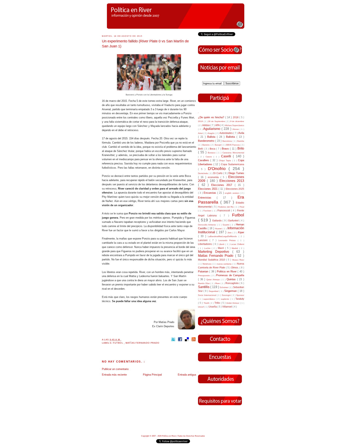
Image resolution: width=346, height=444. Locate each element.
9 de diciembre (237, 121)
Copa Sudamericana (232, 164)
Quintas (232, 279)
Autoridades (226, 133)
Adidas (206, 125)
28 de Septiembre (217, 121)
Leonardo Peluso (228, 240)
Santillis (204, 287)
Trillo (217, 302)
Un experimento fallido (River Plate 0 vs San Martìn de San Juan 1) (145, 43)
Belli (201, 148)
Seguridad (214, 291)
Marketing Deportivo (215, 251)
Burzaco (212, 153)
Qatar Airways (213, 279)
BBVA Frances (233, 145)
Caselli (227, 156)
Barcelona (227, 141)
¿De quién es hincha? (211, 117)
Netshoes (207, 264)
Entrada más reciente (114, 374)
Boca (213, 148)
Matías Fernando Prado (142, 343)
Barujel (218, 145)
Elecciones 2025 (235, 188)
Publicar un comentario (115, 369)
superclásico (209, 299)
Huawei (219, 228)
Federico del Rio (226, 207)
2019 (201, 121)
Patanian (203, 271)
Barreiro (206, 145)
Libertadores (205, 244)
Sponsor (240, 295)
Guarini (226, 225)
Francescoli (224, 210)
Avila (241, 132)
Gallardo (217, 220)
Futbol (118, 343)
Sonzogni (226, 295)
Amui (200, 133)
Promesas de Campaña (230, 275)
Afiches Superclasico (234, 125)
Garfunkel (233, 220)
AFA (217, 125)
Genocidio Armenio (207, 225)
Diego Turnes (236, 173)
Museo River (238, 260)
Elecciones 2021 (208, 188)
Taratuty (239, 298)
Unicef (201, 307)
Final (242, 207)
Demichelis (203, 173)
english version (232, 193)
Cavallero (204, 160)
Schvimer (224, 287)
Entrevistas (207, 197)
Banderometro (206, 140)
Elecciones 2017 (223, 184)
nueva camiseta (224, 264)
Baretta (240, 141)
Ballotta (231, 136)
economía (214, 177)
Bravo (226, 148)
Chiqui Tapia (225, 160)
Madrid (235, 248)
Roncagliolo (232, 283)
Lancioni (203, 240)
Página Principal (152, 374)
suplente (225, 299)
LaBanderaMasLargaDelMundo (223, 236)
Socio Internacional (207, 295)
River (218, 283)
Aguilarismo (212, 128)
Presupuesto (204, 275)
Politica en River (227, 271)
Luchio (208, 248)
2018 (236, 117)
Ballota (212, 136)
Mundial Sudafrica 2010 (212, 259)
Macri (221, 248)
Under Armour (233, 303)
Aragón (211, 133)
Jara (229, 232)
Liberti (222, 244)
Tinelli (207, 303)
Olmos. (235, 267)
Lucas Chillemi (237, 244)
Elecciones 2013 (231, 180)
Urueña (213, 306)
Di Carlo (218, 173)
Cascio (210, 157)
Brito (240, 148)
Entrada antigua (187, 374)
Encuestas (210, 192)
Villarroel (227, 306)
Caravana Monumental (233, 153)
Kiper (241, 232)
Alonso (236, 129)
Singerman (231, 290)
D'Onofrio (218, 168)
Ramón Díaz (204, 283)
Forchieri (207, 211)
